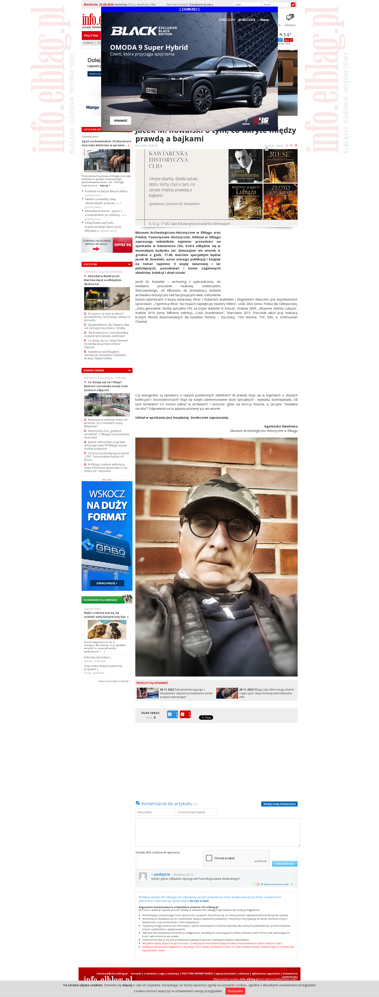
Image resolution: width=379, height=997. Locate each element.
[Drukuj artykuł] (266, 149)
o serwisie (150, 973)
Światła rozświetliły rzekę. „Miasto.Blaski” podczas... (101, 201)
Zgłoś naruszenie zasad (276, 884)
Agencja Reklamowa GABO (281, 979)
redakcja (173, 973)
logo (162, 973)
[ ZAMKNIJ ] (189, 9)
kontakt (136, 973)
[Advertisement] (261, 261)
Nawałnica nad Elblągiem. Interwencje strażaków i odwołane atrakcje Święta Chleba (105, 355)
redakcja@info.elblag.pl (112, 973)
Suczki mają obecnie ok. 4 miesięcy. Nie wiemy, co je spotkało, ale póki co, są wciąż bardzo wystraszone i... (105, 646)
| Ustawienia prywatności (289, 975)
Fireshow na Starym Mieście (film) (106, 191)
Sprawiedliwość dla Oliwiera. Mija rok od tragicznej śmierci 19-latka (106, 326)
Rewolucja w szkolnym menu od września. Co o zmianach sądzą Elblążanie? (105, 423)
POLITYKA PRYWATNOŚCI (197, 973)
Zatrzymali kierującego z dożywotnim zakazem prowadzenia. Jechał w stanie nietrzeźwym (186, 693)
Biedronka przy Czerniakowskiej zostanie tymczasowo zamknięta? (106, 334)
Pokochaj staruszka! (97, 657)
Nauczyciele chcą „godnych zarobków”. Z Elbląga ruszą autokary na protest (106, 434)
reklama (243, 973)
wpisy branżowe (226, 973)
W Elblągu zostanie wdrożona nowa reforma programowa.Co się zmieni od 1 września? (105, 468)
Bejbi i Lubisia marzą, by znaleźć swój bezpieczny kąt (106, 615)
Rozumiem (235, 991)
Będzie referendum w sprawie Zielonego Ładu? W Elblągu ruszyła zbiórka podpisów (105, 445)
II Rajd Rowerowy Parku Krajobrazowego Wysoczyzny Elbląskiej (103, 227)
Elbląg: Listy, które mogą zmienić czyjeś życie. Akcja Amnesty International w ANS (266, 693)
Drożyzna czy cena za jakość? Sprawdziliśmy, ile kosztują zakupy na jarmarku (107, 317)
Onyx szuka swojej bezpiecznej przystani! (103, 667)
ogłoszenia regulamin (266, 973)
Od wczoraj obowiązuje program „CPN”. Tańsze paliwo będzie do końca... (106, 456)
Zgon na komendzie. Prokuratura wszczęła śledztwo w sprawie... (106, 143)
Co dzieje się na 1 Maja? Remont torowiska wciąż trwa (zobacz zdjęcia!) (106, 344)
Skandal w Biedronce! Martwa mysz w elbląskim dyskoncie (102, 280)
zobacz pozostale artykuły (113, 681)
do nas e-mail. (199, 901)
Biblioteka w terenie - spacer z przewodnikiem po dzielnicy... (104, 213)
